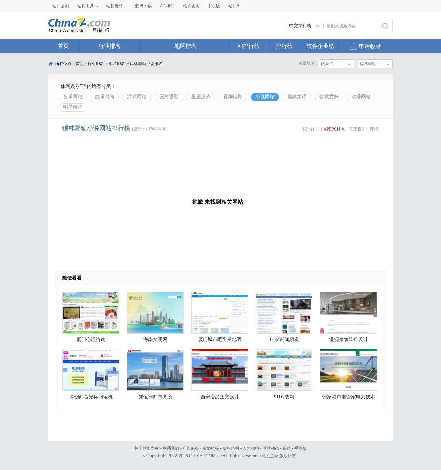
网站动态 (271, 448)
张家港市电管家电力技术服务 (348, 398)
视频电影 (233, 96)
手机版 (300, 448)
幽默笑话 (297, 96)
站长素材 (114, 5)
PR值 (374, 129)
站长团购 (191, 5)
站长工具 (85, 5)
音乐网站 (72, 96)
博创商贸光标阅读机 (91, 396)
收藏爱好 (329, 96)
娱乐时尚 (104, 96)
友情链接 (211, 448)
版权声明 (231, 448)
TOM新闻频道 (284, 339)
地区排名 (185, 46)
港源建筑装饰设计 (348, 339)
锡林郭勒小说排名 (146, 63)
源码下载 (143, 5)
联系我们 (171, 448)
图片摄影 (168, 96)
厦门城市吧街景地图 (220, 339)
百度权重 (357, 129)
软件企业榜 (320, 46)
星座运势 (201, 96)
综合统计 (311, 129)
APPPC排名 (334, 129)
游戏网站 (136, 96)
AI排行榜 (248, 46)
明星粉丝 (72, 107)
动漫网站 (361, 96)
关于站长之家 (146, 448)
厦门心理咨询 (90, 339)
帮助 (287, 448)
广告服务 (191, 448)
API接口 (167, 5)
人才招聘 (251, 448)
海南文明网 (155, 339)
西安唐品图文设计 (220, 396)
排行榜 (284, 46)
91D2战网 (284, 396)
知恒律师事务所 (155, 396)
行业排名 (110, 46)
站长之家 (60, 5)
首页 (63, 46)
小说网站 (265, 96)
